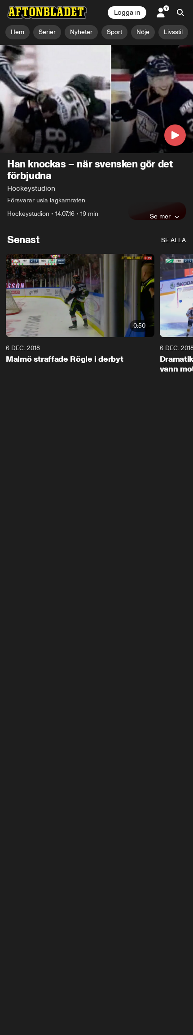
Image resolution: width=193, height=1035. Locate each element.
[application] (96, 99)
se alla (173, 240)
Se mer (160, 216)
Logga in (127, 13)
